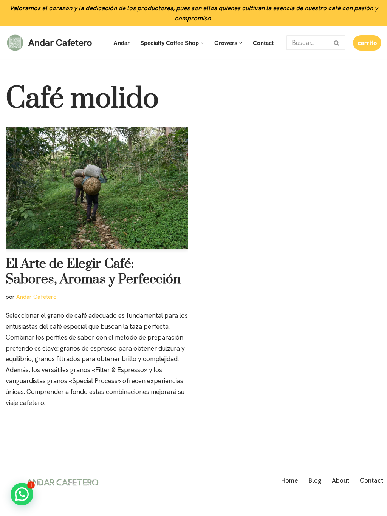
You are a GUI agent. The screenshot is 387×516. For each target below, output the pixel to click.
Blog (314, 480)
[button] (202, 43)
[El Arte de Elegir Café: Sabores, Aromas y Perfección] (97, 188)
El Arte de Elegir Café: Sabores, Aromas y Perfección (93, 272)
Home (289, 480)
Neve (13, 506)
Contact (263, 43)
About (340, 480)
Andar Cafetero (36, 297)
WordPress (95, 506)
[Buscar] (336, 42)
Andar (121, 43)
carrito (367, 43)
